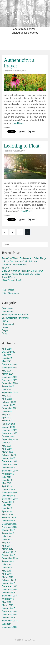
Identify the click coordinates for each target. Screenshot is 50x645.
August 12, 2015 (19, 70)
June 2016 (7, 567)
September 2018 (10, 498)
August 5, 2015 (19, 150)
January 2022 (8, 404)
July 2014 (6, 623)
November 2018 (9, 492)
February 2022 (9, 401)
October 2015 (8, 592)
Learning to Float (21, 146)
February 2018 (9, 517)
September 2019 (10, 470)
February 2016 (9, 580)
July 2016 (6, 564)
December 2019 (9, 461)
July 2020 (6, 442)
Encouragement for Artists (15, 314)
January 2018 (8, 520)
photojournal (8, 323)
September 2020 (10, 439)
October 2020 (8, 436)
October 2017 (8, 529)
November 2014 (9, 614)
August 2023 (8, 386)
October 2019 (8, 467)
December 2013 (9, 626)
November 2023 (9, 380)
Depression (7, 311)
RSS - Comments (10, 292)
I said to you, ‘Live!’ (11, 280)
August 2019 (8, 473)
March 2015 (7, 605)
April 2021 (7, 417)
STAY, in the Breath (25, 16)
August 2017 (8, 533)
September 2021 (10, 408)
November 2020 (9, 433)
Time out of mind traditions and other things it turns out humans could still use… (24, 260)
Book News (7, 308)
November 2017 (9, 526)
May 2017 (6, 542)
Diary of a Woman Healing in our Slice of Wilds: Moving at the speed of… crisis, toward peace (22, 274)
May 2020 (6, 445)
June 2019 (7, 480)
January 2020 (8, 458)
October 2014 (8, 617)
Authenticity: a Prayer (19, 63)
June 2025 (7, 358)
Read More (18, 122)
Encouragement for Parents (15, 317)
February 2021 (9, 423)
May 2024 (6, 370)
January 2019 (8, 489)
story (4, 333)
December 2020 (9, 429)
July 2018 (6, 505)
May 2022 (6, 395)
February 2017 (9, 551)
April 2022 (7, 398)
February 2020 (9, 455)
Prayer (5, 330)
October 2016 (8, 555)
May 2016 (6, 570)
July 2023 (6, 389)
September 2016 (10, 558)
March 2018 (7, 514)
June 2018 (7, 508)
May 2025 (6, 361)
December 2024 (9, 364)
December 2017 (9, 523)
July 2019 (6, 476)
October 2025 (8, 351)
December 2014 (9, 611)
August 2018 (8, 501)
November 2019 (9, 464)
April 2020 (7, 448)
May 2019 (6, 483)
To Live (5, 267)
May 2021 (6, 414)
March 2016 (7, 576)
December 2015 (9, 586)
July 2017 (6, 536)
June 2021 (7, 411)
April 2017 (7, 545)
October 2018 (8, 495)
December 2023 (9, 376)
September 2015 (10, 595)
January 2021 (8, 426)
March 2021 (7, 420)
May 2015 (6, 601)
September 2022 (10, 392)
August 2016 (8, 561)
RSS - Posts (8, 289)
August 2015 (8, 598)
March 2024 (7, 373)
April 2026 (7, 348)
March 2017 (7, 548)
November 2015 (9, 589)
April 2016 (7, 573)
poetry (5, 326)
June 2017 (7, 539)
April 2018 (7, 511)
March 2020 (7, 451)
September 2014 (10, 620)
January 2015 (8, 608)
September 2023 (10, 383)
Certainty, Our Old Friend (14, 264)
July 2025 (6, 355)
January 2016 (8, 583)
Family (5, 320)
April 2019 (7, 486)
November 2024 (9, 367)
